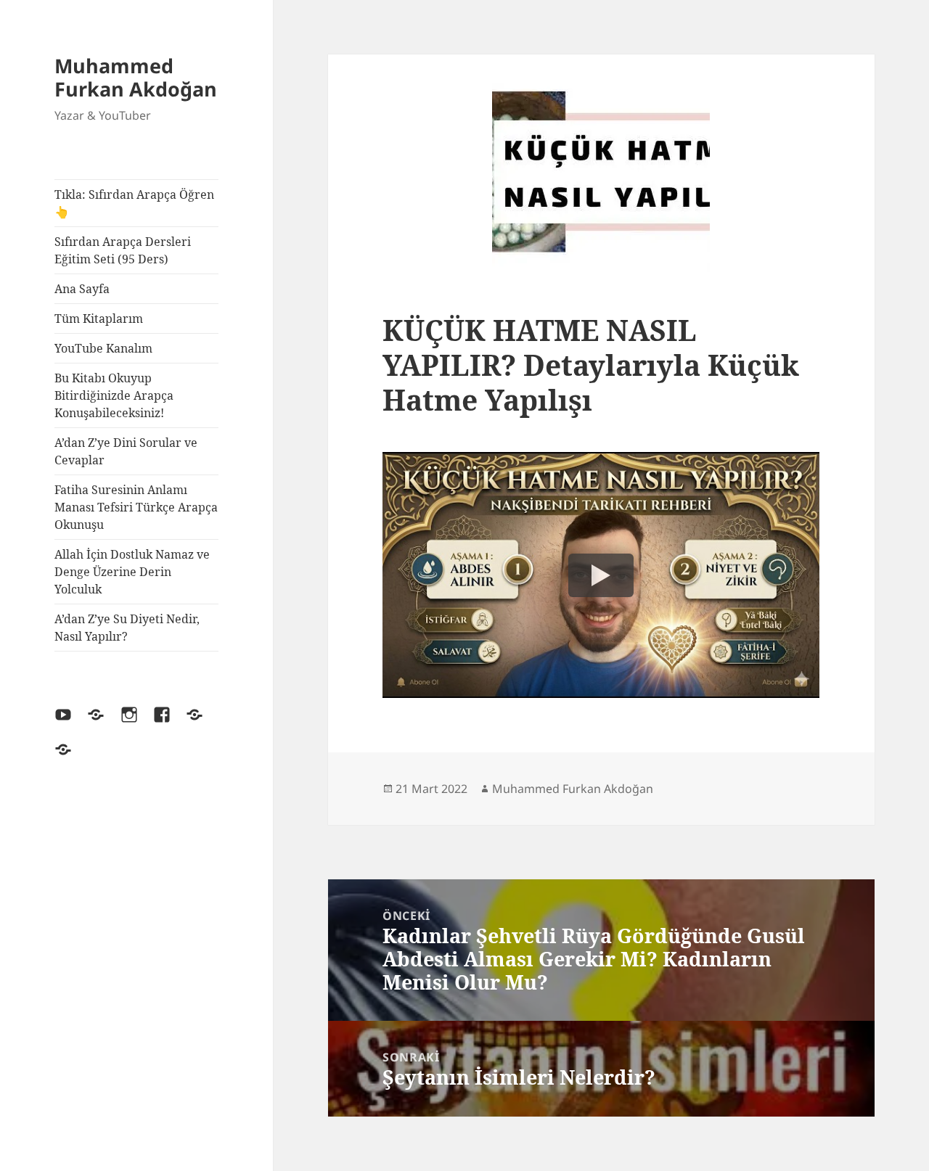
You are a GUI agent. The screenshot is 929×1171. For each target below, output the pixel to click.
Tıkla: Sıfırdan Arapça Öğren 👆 (134, 203)
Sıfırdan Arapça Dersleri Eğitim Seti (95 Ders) (122, 250)
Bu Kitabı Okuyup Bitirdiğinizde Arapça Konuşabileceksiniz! (113, 395)
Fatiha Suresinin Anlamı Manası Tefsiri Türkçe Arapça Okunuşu (136, 507)
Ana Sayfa (82, 289)
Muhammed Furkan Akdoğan (135, 77)
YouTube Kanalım (103, 348)
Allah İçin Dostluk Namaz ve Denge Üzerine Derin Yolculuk (132, 571)
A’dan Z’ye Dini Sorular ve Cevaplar (125, 451)
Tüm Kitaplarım (98, 318)
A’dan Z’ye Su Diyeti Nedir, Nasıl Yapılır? (127, 627)
